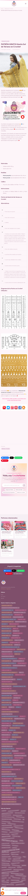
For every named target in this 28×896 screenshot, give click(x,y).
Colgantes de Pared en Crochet (8, 838)
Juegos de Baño (17, 704)
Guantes (21, 840)
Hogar (24, 856)
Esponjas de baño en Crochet (8, 679)
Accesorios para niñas (20, 610)
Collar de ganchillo (6, 660)
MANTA (9, 858)
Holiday (15, 700)
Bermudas (4, 623)
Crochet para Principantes (19, 665)
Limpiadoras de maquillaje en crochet (10, 711)
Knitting (18, 707)
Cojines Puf (4, 877)
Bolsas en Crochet (6, 836)
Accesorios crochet (6, 605)
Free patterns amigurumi (19, 686)
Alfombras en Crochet (7, 614)
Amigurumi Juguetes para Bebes (17, 843)
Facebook (6, 457)
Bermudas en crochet (16, 856)
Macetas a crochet (5, 833)
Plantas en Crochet (20, 748)
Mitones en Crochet (14, 727)
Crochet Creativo (22, 663)
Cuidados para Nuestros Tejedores (9, 672)
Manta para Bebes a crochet (8, 720)
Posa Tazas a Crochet (7, 757)
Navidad (14, 734)
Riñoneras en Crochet (7, 767)
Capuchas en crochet (6, 856)
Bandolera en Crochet (17, 815)
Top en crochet (6, 785)
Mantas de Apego (6, 723)
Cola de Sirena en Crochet (7, 656)
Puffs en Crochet (18, 757)
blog (9, 877)
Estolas (19, 679)
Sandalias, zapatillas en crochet (9, 776)
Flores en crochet (6, 686)
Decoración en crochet (7, 674)
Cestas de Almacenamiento (7, 828)
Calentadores (5, 637)
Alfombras (15, 847)
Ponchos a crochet (6, 753)
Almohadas (23, 810)
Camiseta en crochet (15, 863)
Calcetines (15, 635)
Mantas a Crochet (5, 448)
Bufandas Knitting (17, 633)
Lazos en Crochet (6, 709)
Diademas (4, 811)
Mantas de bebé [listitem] (19, 489)
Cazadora (23, 880)
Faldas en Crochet (16, 858)
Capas (3, 879)
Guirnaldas (16, 697)
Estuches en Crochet (6, 681)
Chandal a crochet (18, 651)
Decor (21, 672)
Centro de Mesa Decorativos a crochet (10, 647)
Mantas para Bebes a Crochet (17, 874)
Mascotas (4, 886)
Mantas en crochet (9, 8)
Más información (20, 890)
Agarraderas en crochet (19, 612)
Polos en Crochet (6, 750)
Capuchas (4, 642)
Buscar (2, 598)
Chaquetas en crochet (7, 653)
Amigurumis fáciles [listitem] (9, 489)
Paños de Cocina (16, 737)
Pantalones (5, 739)
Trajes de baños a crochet (8, 787)
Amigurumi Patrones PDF (7, 825)
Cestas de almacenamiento (8, 649)
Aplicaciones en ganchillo (19, 869)
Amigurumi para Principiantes (8, 619)
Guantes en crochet (6, 697)
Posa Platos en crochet (20, 755)
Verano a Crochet (17, 790)
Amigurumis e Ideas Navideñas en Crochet (10, 871)
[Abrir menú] (25, 3)
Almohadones (18, 614)
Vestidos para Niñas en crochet (9, 797)
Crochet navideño (6, 665)
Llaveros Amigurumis (7, 714)
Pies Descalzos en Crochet (8, 748)
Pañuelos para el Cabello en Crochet (9, 741)
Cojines (17, 653)
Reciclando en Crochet (19, 764)
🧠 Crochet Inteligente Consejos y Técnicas (11, 804)
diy (23, 819)
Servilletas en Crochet (7, 778)
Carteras (17, 644)
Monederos (12, 730)
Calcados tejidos (6, 635)
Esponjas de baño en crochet (18, 821)
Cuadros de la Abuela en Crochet (9, 667)
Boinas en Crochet (6, 628)
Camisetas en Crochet (7, 640)
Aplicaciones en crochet (7, 621)
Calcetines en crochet (20, 884)
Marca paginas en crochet (18, 725)
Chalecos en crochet (6, 651)
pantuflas (12, 739)
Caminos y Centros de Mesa (7, 813)
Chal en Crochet (5, 882)
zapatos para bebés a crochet (8, 801)
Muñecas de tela (6, 734)
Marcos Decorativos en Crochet (8, 817)
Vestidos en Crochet (6, 794)
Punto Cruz (4, 762)
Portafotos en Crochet (7, 755)
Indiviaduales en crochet (18, 702)
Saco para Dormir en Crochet (8, 774)
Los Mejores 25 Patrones (6, 869)
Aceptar (23, 893)
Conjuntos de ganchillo (18, 660)
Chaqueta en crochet (15, 852)
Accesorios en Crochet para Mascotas (10, 607)
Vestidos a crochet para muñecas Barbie (10, 792)
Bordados (15, 630)
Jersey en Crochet (6, 704)
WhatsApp (19, 457)
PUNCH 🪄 (4, 760)
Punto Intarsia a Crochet (15, 762)
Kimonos (11, 707)
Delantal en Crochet (19, 674)
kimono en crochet (16, 878)
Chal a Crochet (21, 649)
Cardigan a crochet (14, 642)
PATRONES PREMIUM (7, 746)
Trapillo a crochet (20, 787)
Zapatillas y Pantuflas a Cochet (9, 799)
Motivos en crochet (6, 732)
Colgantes (21, 658)
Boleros (15, 628)
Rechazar (17, 893)
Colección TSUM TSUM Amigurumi (9, 658)
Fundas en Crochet (6, 688)
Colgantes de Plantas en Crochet (16, 832)
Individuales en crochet (18, 825)
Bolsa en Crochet (6, 630)
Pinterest (5, 460)
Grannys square (18, 695)
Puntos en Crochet (6, 764)
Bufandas (24, 865)
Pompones (15, 750)
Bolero (12, 875)
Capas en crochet (19, 640)
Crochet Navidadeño (6, 845)
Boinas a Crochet (12, 867)
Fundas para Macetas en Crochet (9, 693)
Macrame (22, 716)
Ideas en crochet (6, 702)
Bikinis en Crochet (14, 623)
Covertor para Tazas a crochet (8, 663)
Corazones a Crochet (6, 821)
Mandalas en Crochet (7, 718)
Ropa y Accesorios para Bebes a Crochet (11, 769)
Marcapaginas (15, 845)
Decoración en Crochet (7, 819)
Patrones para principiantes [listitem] (9, 492)
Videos (20, 797)
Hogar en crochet (6, 700)
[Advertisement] (14, 25)
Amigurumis (21, 619)
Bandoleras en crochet (21, 621)
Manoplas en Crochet (19, 718)
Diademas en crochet (7, 677)
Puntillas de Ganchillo (14, 760)
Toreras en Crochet (16, 785)
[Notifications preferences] (2, 893)
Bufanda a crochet (6, 633)
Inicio (2, 8)
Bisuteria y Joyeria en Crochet (8, 626)
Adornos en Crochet (6, 612)
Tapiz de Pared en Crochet (7, 783)
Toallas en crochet (20, 783)
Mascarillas (4, 727)
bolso (8, 880)
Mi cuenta (3, 596)
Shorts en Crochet (19, 778)
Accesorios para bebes (7, 610)
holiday (23, 877)
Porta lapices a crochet (19, 753)
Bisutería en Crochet (6, 830)
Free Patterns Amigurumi (9, 841)
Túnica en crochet (6, 790)
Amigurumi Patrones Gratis (10, 850)
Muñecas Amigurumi (18, 732)
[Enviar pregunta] (24, 485)
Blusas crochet (21, 626)
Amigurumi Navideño (15, 880)
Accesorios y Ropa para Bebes (17, 882)
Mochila (4, 730)
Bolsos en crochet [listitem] (21, 492)
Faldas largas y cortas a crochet (9, 683)
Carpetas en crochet (7, 644)
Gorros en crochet (6, 695)
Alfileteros (4, 858)
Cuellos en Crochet (6, 670)
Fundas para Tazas (16, 836)
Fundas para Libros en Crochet (8, 690)
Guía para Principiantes (6, 815)
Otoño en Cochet (6, 737)
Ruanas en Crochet (6, 771)
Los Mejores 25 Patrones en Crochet (9, 716)
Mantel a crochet (6, 725)
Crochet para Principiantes (13, 811)
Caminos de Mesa (15, 637)
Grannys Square (15, 830)
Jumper (4, 707)
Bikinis (23, 852)
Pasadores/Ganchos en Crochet (9, 744)
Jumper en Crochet (11, 823)
